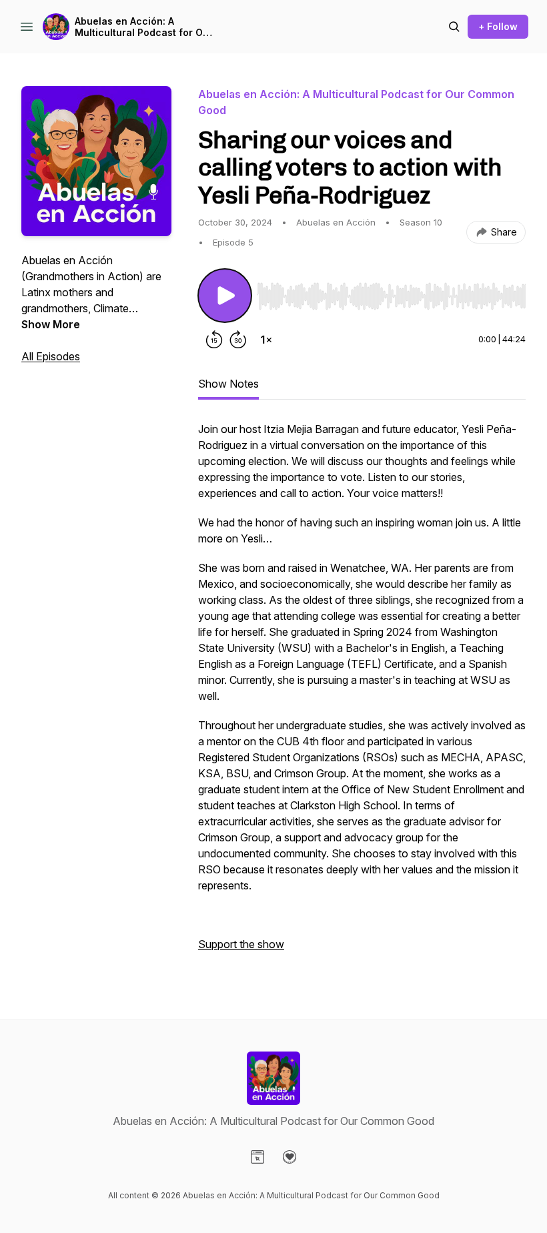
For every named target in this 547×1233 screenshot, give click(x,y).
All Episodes (50, 356)
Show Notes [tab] (228, 383)
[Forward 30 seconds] (238, 339)
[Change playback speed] (266, 339)
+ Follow (498, 26)
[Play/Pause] (224, 295)
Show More (50, 324)
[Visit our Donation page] (289, 1157)
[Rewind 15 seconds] (214, 339)
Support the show (241, 944)
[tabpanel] (362, 693)
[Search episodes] (454, 27)
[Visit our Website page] (257, 1157)
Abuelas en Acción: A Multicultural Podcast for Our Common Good (144, 27)
